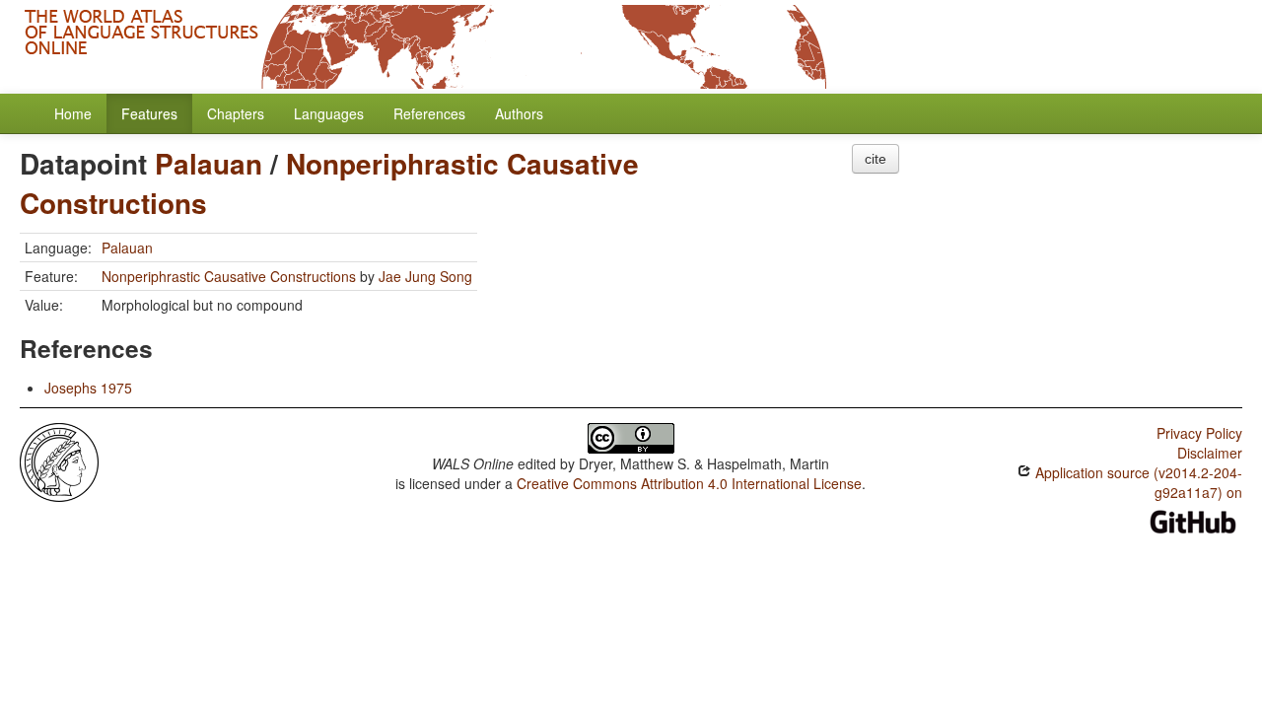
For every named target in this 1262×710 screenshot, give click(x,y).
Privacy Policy (1199, 433)
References (429, 113)
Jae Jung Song (425, 276)
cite (875, 159)
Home (73, 113)
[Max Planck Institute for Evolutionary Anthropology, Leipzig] (59, 460)
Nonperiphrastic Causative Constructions (329, 183)
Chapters (235, 113)
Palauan (208, 163)
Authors (519, 113)
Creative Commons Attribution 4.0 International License (689, 483)
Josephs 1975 (88, 387)
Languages (329, 113)
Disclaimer (1209, 452)
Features (149, 113)
